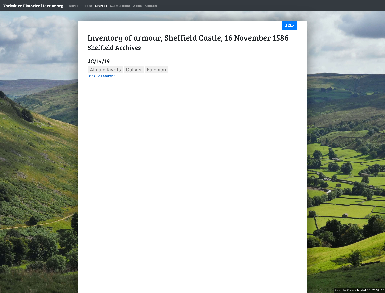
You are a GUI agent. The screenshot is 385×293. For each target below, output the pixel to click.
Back (91, 76)
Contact (151, 5)
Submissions (120, 5)
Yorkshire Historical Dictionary (33, 5)
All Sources (106, 76)
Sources (101, 5)
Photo (339, 290)
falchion (156, 70)
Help (289, 25)
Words (73, 5)
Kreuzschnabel (357, 290)
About (137, 5)
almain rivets (105, 70)
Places (86, 5)
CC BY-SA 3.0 (375, 290)
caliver (134, 70)
